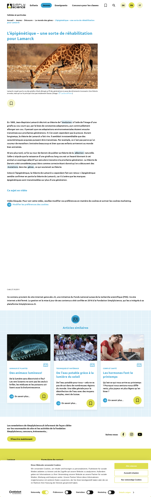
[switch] (68, 492)
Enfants (34, 5)
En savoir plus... (22, 396)
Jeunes (46, 5)
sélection (79, 152)
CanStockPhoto (66, 93)
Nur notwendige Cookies (131, 480)
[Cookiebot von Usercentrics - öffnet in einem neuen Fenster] (15, 492)
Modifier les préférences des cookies (30, 204)
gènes (31, 167)
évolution (67, 122)
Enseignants (61, 5)
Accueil (10, 20)
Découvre (28, 20)
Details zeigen (125, 492)
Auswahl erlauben (131, 473)
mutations (13, 167)
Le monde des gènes (44, 20)
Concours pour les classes (85, 5)
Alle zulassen (131, 466)
